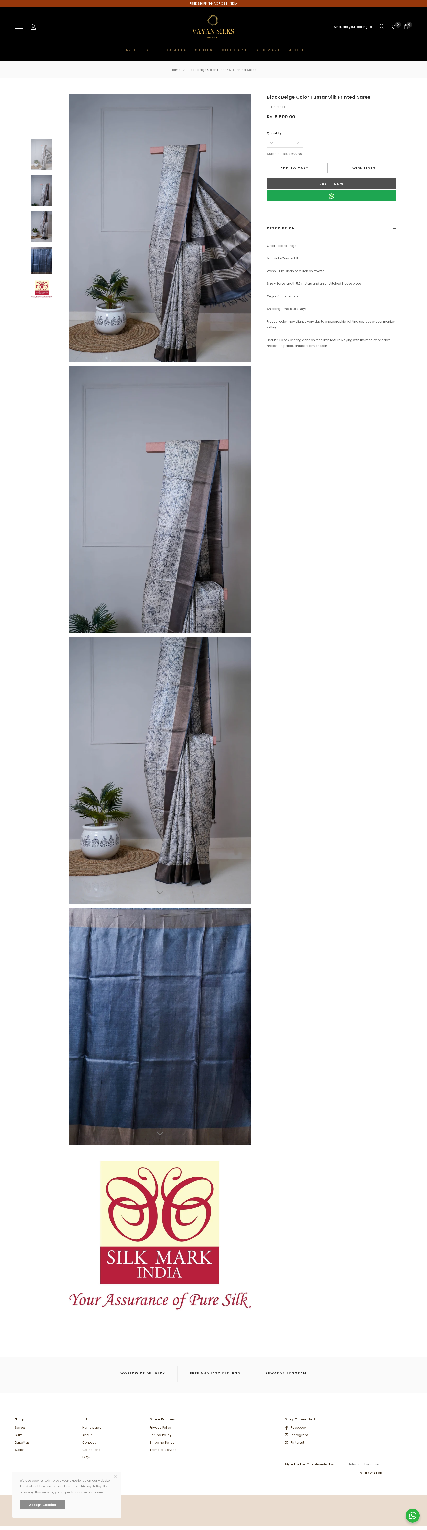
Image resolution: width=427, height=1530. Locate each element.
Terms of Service (163, 1450)
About (87, 1435)
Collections (91, 1450)
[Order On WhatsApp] (331, 195)
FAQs (86, 1457)
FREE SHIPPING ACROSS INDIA (213, 3)
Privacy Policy (161, 1427)
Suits (19, 1435)
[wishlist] (394, 26)
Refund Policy (160, 1435)
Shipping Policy (162, 1442)
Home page (91, 1427)
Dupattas (22, 1442)
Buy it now (332, 183)
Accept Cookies (42, 1505)
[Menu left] (19, 27)
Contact (89, 1442)
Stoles (20, 1450)
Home (175, 70)
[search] (380, 26)
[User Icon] (33, 26)
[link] (41, 154)
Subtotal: (274, 154)
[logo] (213, 27)
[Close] (115, 1476)
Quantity (274, 133)
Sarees (20, 1427)
